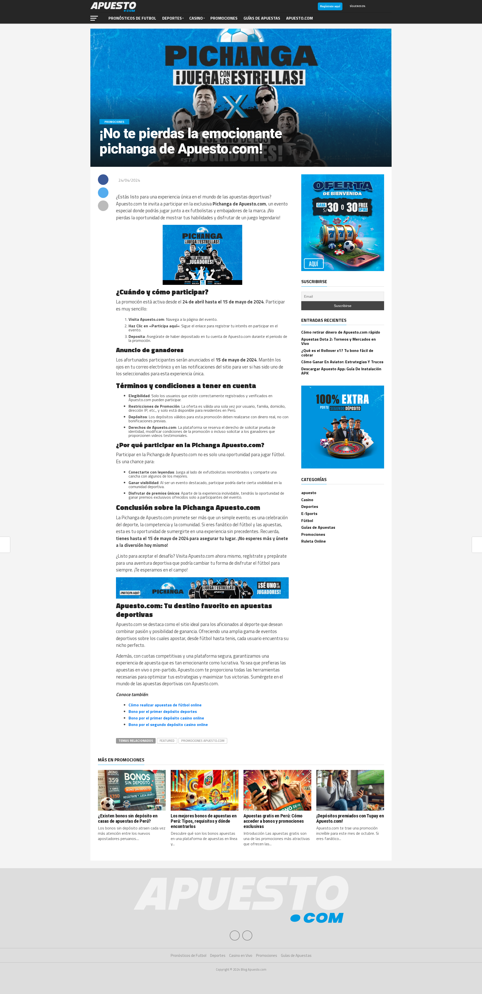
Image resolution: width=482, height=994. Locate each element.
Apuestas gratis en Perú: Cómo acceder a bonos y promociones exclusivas (274, 821)
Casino (196, 18)
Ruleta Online (313, 541)
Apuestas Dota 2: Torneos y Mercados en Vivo (338, 341)
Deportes (172, 18)
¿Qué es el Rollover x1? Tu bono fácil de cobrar (337, 352)
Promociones (223, 18)
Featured (167, 740)
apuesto (308, 493)
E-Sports (309, 513)
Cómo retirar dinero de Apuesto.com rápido (340, 332)
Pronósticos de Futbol (132, 18)
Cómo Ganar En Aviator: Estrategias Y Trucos (342, 362)
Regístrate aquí (330, 6)
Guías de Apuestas (262, 18)
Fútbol (307, 520)
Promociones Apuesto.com (202, 740)
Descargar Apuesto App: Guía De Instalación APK (341, 371)
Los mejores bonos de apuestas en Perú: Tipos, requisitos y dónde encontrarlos (204, 821)
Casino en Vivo (240, 955)
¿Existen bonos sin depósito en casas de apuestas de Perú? (127, 818)
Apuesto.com (299, 18)
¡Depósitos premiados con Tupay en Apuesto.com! (350, 818)
